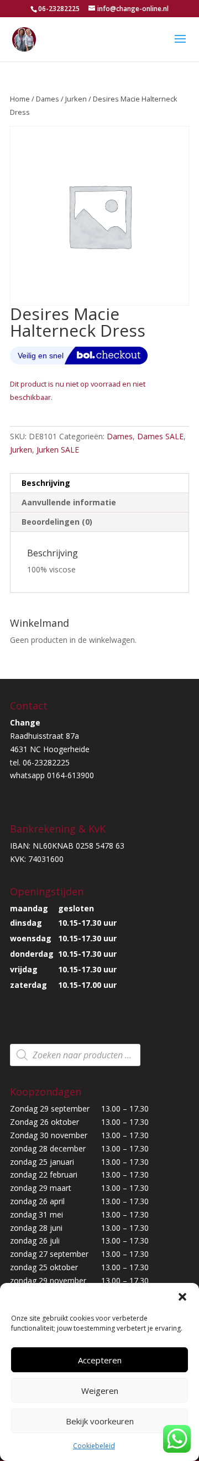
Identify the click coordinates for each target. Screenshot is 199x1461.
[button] (182, 1296)
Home (20, 99)
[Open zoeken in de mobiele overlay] (75, 1055)
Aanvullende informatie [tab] (69, 502)
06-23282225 (59, 8)
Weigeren (99, 1390)
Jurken (76, 99)
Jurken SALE (57, 449)
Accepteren (100, 1360)
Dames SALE (160, 436)
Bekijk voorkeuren (100, 1421)
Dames (47, 99)
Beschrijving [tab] (46, 483)
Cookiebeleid (94, 1445)
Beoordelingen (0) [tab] (57, 521)
